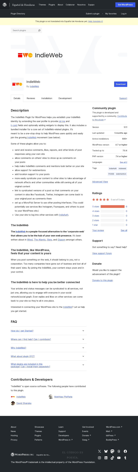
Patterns (38, 440)
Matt (109, 431)
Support (123, 98)
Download (120, 84)
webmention (121, 174)
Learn (60, 427)
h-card (14, 125)
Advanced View (100, 181)
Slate (49, 239)
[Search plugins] (39, 30)
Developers (63, 435)
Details (17, 98)
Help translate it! (95, 21)
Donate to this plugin (102, 280)
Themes (38, 431)
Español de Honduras (45, 455)
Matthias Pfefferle (63, 396)
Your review (98, 230)
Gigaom (61, 239)
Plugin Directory (18, 13)
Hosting (14, 435)
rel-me (62, 121)
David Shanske (23, 403)
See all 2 (123, 162)
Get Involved (88, 427)
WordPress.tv (65, 440)
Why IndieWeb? (18, 348)
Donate (86, 435)
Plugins (38, 435)
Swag (85, 440)
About (13, 427)
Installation (46, 98)
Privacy (14, 440)
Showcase (39, 427)
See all (124, 230)
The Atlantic (40, 239)
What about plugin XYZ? (23, 356)
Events (85, 431)
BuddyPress (112, 440)
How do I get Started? (22, 331)
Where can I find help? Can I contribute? (31, 339)
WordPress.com (114, 427)
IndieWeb (34, 86)
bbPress (111, 435)
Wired (30, 239)
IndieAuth (63, 214)
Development (65, 98)
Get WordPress (125, 5)
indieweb (122, 168)
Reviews (31, 98)
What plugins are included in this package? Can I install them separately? (30, 365)
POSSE (111, 174)
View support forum (102, 253)
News (13, 431)
